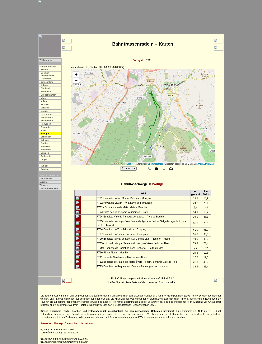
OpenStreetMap (155, 163)
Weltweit (44, 185)
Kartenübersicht (48, 66)
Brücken (45, 169)
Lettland (45, 108)
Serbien (44, 143)
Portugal (138, 60)
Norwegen (46, 124)
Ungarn (44, 159)
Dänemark (46, 78)
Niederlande (47, 120)
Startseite (45, 323)
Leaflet (129, 163)
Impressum (87, 323)
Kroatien (45, 104)
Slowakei (45, 146)
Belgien (44, 69)
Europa (43, 182)
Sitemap (58, 323)
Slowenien (46, 149)
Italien (44, 101)
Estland (44, 85)
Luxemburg (46, 114)
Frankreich (46, 91)
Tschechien (46, 156)
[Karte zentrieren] (77, 198)
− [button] (76, 80)
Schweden (46, 137)
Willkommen (46, 60)
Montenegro (47, 117)
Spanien (45, 153)
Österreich (46, 127)
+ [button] (76, 74)
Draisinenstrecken (49, 188)
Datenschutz (72, 323)
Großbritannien (48, 95)
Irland (43, 98)
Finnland (45, 88)
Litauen (44, 111)
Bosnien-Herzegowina (47, 74)
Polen (43, 130)
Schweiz (45, 140)
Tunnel (44, 166)
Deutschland (47, 82)
